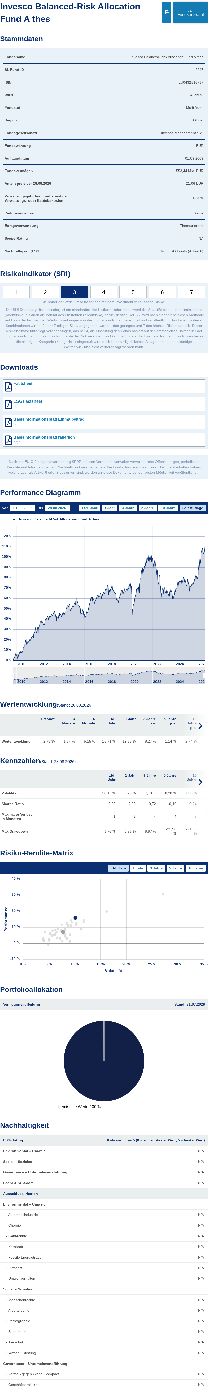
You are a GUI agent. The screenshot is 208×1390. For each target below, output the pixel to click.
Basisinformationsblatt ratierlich (44, 440)
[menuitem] (109, 675)
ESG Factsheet (27, 404)
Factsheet (22, 386)
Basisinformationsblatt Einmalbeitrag (49, 422)
